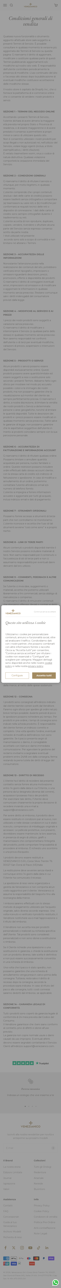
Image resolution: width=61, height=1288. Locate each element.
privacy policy (35, 666)
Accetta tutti (44, 675)
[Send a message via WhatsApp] (55, 1282)
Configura (17, 675)
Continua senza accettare (45, 612)
